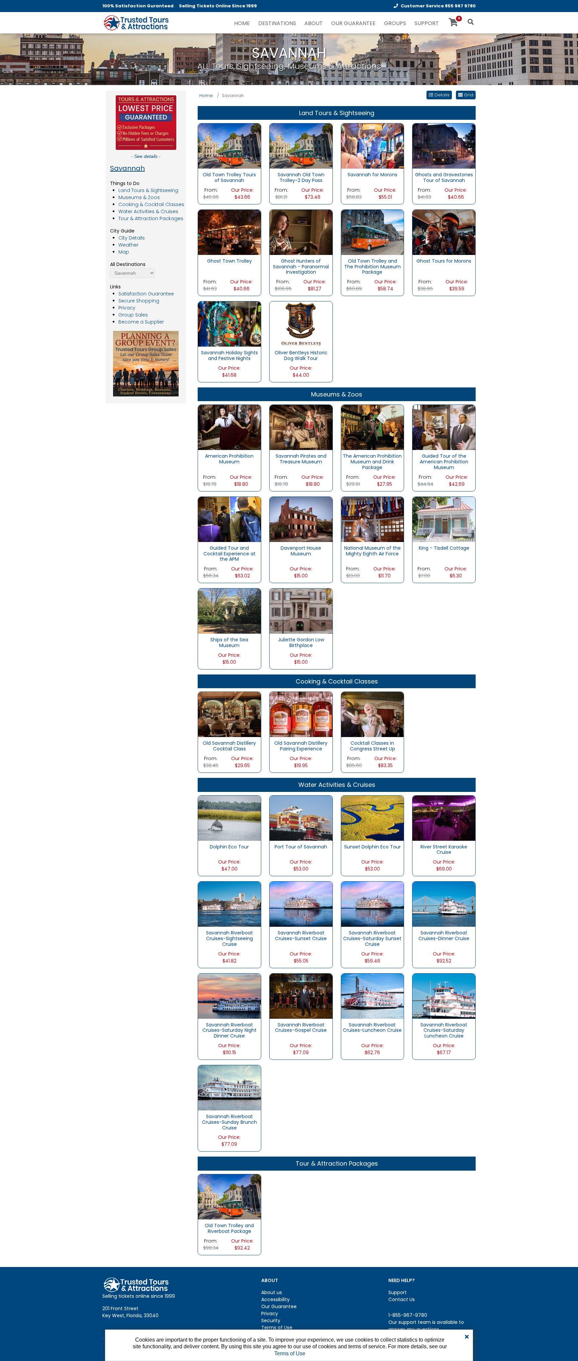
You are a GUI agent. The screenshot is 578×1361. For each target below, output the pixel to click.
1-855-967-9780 (407, 1315)
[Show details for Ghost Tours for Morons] (443, 232)
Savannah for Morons (372, 174)
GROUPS (395, 23)
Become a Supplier (141, 322)
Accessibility (275, 1299)
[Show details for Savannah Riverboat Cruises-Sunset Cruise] (301, 903)
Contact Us (401, 1299)
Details (441, 95)
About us (271, 1292)
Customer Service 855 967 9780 (438, 6)
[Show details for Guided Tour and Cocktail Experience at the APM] (229, 519)
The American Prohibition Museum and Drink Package (372, 462)
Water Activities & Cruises (148, 211)
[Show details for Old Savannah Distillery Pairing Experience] (301, 714)
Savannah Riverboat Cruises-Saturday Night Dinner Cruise (229, 1030)
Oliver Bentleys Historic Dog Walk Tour (301, 355)
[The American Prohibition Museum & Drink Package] (372, 427)
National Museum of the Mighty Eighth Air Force (372, 551)
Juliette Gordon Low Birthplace (301, 642)
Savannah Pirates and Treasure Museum (301, 459)
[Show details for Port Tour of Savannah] (301, 817)
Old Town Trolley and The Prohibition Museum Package (372, 267)
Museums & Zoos (139, 197)
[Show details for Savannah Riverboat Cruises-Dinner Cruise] (443, 903)
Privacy (126, 307)
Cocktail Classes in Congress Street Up (372, 746)
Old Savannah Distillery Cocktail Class (229, 746)
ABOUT (313, 23)
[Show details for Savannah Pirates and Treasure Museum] (301, 427)
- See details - (146, 156)
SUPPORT (426, 23)
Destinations (277, 23)
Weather (128, 245)
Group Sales (133, 314)
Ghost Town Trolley (229, 261)
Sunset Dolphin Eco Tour (372, 846)
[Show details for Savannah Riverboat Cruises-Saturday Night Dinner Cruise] (229, 995)
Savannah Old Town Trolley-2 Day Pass (301, 177)
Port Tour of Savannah (301, 846)
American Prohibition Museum (229, 459)
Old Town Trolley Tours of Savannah (229, 177)
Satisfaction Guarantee (146, 293)
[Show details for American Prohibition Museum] (229, 427)
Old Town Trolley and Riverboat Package (229, 1228)
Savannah (127, 168)
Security (270, 1320)
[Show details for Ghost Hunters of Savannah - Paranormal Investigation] (301, 232)
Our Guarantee (279, 1306)
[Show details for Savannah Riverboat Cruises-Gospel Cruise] (301, 995)
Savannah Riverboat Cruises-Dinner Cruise (443, 935)
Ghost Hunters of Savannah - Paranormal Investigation (301, 267)
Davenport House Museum (301, 551)
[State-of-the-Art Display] (443, 427)
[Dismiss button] (467, 1337)
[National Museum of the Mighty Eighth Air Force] (372, 519)
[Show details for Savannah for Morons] (372, 145)
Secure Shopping (138, 300)
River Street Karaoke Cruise (443, 849)
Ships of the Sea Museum (229, 642)
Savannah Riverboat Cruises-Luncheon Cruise (372, 1027)
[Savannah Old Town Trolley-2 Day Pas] (301, 145)
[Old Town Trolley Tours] (229, 145)
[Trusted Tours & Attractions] (135, 23)
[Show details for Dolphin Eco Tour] (229, 817)
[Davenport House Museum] (301, 519)
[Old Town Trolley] (372, 232)
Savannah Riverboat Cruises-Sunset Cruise (301, 935)
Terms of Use (276, 1327)
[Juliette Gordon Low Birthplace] (301, 610)
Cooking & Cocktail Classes (151, 204)
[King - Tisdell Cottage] (443, 519)
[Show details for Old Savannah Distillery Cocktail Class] (229, 714)
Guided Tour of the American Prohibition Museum (444, 462)
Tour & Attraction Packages (150, 218)
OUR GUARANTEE (353, 23)
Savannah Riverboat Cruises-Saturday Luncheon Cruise (443, 1030)
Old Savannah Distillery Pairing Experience (300, 746)
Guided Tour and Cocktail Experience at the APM (229, 554)
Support (397, 1292)
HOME (242, 23)
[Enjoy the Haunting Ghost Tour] (229, 232)
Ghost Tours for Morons (443, 261)
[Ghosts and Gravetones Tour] (443, 145)
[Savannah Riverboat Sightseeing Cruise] (229, 903)
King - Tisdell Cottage (444, 548)
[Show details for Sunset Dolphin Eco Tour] (372, 817)
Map (123, 252)
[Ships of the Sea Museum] (229, 610)
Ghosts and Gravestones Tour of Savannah (444, 177)
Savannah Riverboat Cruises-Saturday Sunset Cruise (372, 938)
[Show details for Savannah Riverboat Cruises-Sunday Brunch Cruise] (229, 1087)
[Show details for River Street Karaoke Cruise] (443, 817)
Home (206, 95)
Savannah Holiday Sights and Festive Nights (229, 355)
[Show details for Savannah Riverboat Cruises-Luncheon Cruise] (372, 995)
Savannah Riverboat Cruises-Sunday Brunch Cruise (229, 1122)
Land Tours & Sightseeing (148, 190)
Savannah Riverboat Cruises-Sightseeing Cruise (229, 938)
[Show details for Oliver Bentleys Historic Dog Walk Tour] (301, 323)
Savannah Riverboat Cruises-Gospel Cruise (301, 1027)
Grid (468, 95)
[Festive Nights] (229, 323)
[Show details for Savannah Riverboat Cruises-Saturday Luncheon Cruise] (443, 995)
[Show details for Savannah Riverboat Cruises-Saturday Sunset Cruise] (372, 903)
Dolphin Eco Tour (229, 846)
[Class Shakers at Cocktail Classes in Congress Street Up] (372, 714)
